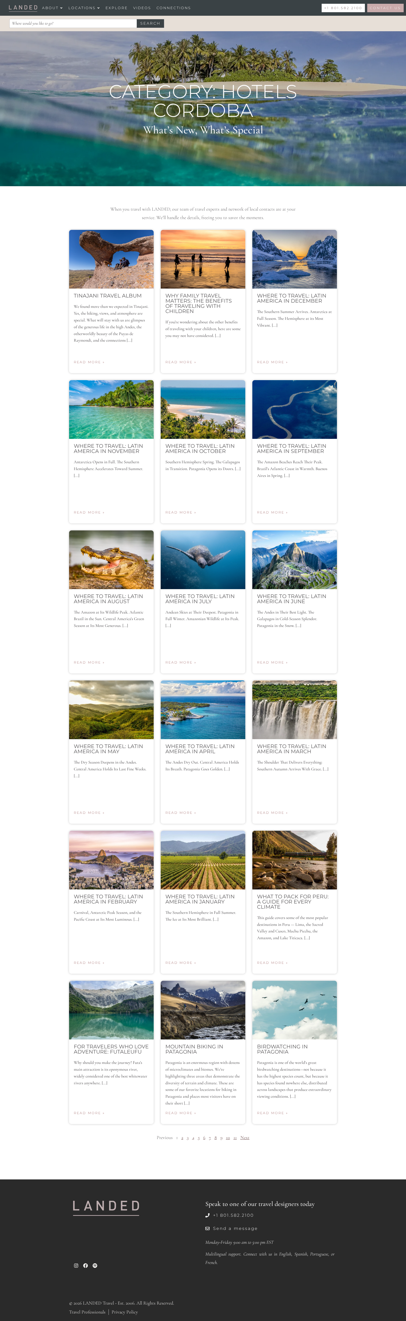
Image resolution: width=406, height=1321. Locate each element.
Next (245, 1137)
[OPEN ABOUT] (61, 8)
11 (235, 1137)
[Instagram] (76, 1265)
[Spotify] (95, 1265)
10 (228, 1137)
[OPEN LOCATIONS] (98, 8)
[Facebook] (85, 1265)
